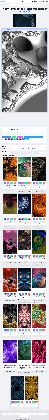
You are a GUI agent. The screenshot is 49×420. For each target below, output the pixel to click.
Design (10, 148)
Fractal (29, 191)
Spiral (24, 301)
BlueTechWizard (27, 333)
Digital (20, 191)
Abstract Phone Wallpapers (22, 4)
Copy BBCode (25, 139)
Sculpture (23, 148)
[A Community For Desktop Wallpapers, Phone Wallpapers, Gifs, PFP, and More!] (10, 4)
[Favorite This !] (37, 365)
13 (40, 219)
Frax (22, 191)
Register (46, 1)
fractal (9, 146)
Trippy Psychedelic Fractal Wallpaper (33, 4)
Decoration (30, 148)
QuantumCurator (27, 297)
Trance (8, 226)
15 (26, 219)
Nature (26, 148)
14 (11, 219)
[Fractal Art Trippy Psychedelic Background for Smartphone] (31, 399)
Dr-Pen (23, 11)
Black (8, 264)
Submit (36, 1)
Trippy (10, 226)
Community (40, 1)
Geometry (7, 148)
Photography (16, 148)
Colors (36, 191)
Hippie (43, 226)
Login (44, 1)
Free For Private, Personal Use (31, 129)
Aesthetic (14, 262)
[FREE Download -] (34, 365)
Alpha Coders (3, 1)
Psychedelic (14, 226)
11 (11, 255)
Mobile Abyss (14, 4)
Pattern (12, 148)
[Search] (22, 1)
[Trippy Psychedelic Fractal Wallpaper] (39, 363)
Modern (37, 148)
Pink (5, 264)
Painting (20, 148)
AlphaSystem (12, 187)
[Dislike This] (43, 365)
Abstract (6, 146)
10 (26, 255)
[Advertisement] (24, 118)
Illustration (34, 148)
